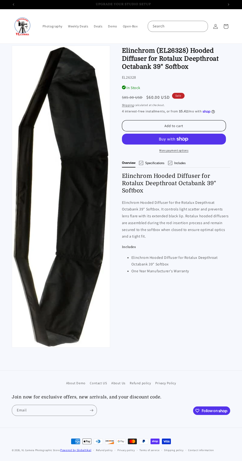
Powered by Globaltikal (75, 450)
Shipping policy (174, 450)
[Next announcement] (228, 4)
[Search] (202, 26)
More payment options (173, 150)
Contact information (201, 450)
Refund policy (140, 383)
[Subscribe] (91, 410)
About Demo (76, 383)
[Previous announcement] (13, 4)
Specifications (154, 163)
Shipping (128, 105)
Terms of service (149, 450)
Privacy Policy (165, 383)
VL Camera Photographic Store (41, 450)
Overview (128, 163)
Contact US (98, 383)
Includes (180, 163)
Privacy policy (126, 450)
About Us (118, 383)
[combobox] (178, 26)
